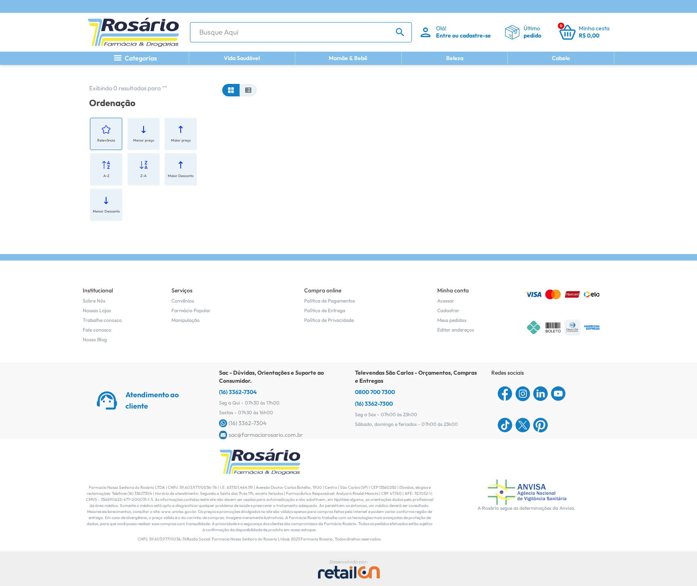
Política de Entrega (324, 310)
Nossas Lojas (97, 310)
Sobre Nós (94, 301)
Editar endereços (455, 330)
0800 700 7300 (375, 392)
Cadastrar (448, 310)
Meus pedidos (451, 320)
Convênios (182, 301)
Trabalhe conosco (102, 320)
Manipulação (185, 320)
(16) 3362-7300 (374, 403)
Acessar (445, 301)
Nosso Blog (95, 339)
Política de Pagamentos (329, 301)
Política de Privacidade (329, 320)
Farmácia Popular (191, 310)
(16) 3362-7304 (238, 392)
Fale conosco (97, 330)
